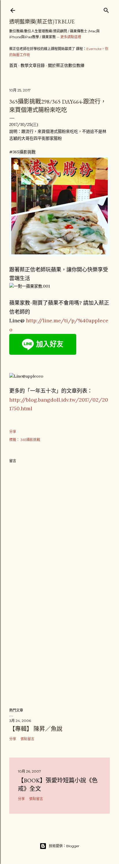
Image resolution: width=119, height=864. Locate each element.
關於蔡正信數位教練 (66, 65)
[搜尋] (106, 9)
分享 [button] (12, 431)
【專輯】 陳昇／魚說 (35, 729)
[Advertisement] (59, 652)
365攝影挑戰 (30, 439)
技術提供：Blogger (64, 846)
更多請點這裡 (70, 37)
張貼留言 (27, 739)
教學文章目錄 (33, 65)
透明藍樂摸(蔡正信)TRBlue (42, 21)
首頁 (13, 65)
